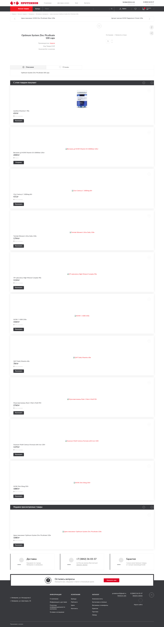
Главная (14, 14)
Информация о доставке (58, 602)
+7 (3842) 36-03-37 (86, 559)
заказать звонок (81, 565)
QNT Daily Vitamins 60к (21, 361)
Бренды (37, 8)
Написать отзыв (121, 35)
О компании (47, 3)
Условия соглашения (57, 612)
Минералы (31, 14)
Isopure (52, 43)
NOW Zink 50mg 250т (20, 486)
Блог (76, 3)
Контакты (87, 3)
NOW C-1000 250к (19, 319)
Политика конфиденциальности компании (57, 607)
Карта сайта (138, 604)
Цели (73, 605)
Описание (30, 67)
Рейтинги (74, 602)
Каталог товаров (23, 8)
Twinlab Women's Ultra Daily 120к (24, 236)
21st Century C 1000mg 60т (22, 194)
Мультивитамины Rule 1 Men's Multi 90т (27, 403)
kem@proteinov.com (129, 2)
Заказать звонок (149, 4)
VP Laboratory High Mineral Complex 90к (27, 278)
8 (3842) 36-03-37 (148, 2)
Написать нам (131, 4)
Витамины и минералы (42, 14)
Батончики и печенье (99, 602)
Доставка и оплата (63, 3)
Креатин (95, 608)
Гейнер (94, 615)
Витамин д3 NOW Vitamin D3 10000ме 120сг (29, 152)
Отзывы (66, 67)
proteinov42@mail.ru (119, 593)
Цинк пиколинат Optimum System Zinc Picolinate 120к (64, 14)
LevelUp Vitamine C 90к (21, 111)
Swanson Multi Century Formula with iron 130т (29, 444)
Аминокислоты (97, 599)
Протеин (95, 611)
